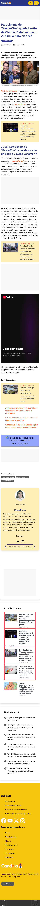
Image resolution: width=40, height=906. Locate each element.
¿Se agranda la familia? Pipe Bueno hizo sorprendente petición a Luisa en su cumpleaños (20, 410)
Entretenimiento (7, 40)
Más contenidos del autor (20, 546)
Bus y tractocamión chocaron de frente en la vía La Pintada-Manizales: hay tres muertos (21, 737)
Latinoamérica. (19, 104)
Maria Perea (7, 45)
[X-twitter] (16, 820)
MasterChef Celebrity (9, 91)
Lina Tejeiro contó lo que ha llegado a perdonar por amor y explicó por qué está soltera (20, 727)
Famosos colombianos (22, 477)
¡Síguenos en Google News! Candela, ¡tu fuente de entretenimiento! (21, 440)
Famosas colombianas (8, 477)
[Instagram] (22, 820)
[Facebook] (3, 820)
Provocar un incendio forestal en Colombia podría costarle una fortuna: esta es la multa (20, 771)
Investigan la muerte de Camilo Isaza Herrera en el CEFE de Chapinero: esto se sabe (21, 746)
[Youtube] (10, 820)
